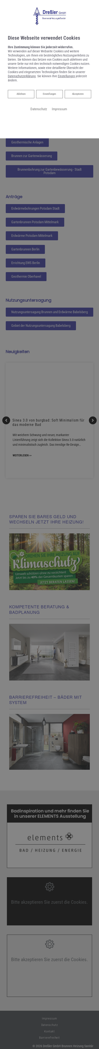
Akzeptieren (78, 93)
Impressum (59, 109)
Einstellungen (49, 93)
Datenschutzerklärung (22, 76)
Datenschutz (38, 109)
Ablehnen (21, 93)
